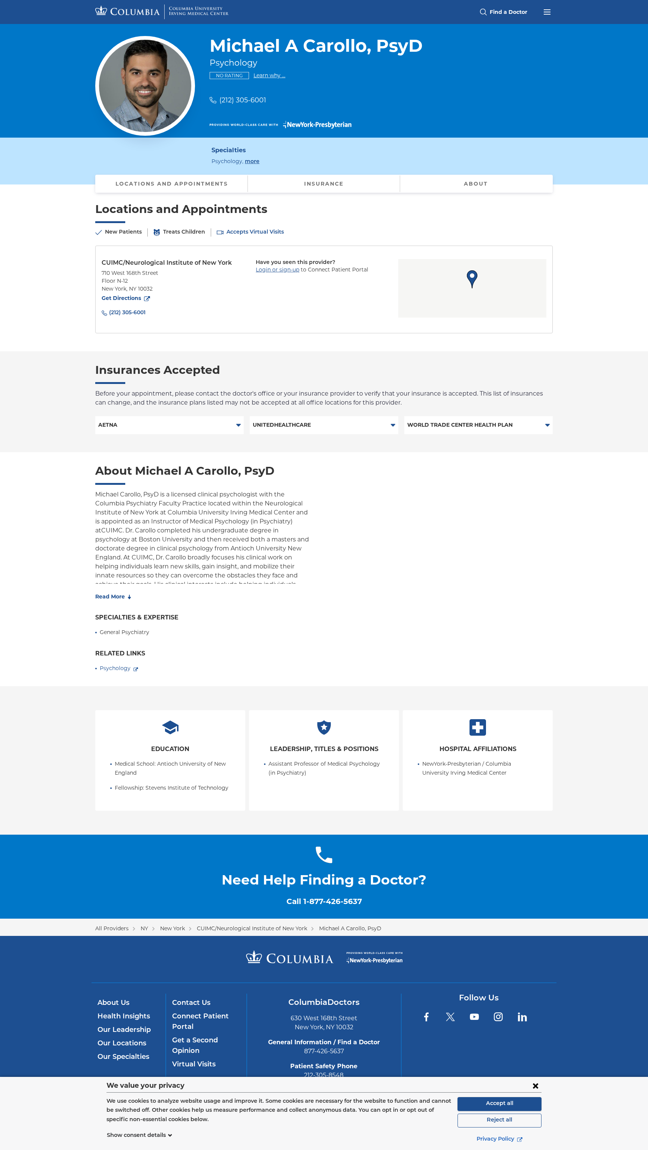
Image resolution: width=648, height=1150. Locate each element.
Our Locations (122, 1044)
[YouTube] (474, 1016)
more (252, 162)
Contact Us (191, 1003)
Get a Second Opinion (195, 1046)
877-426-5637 (324, 1051)
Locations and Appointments (172, 183)
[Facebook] (426, 1016)
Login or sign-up (277, 269)
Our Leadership (124, 1030)
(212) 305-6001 (242, 100)
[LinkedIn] (522, 1016)
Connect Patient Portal (200, 1022)
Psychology (115, 668)
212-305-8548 (324, 1075)
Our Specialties (123, 1057)
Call (324, 901)
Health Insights (124, 1017)
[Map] (472, 288)
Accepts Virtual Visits (255, 232)
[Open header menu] (547, 11)
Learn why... (269, 75)
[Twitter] (450, 1016)
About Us (113, 1003)
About (476, 183)
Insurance (324, 183)
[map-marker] (472, 279)
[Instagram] (498, 1016)
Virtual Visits (194, 1065)
